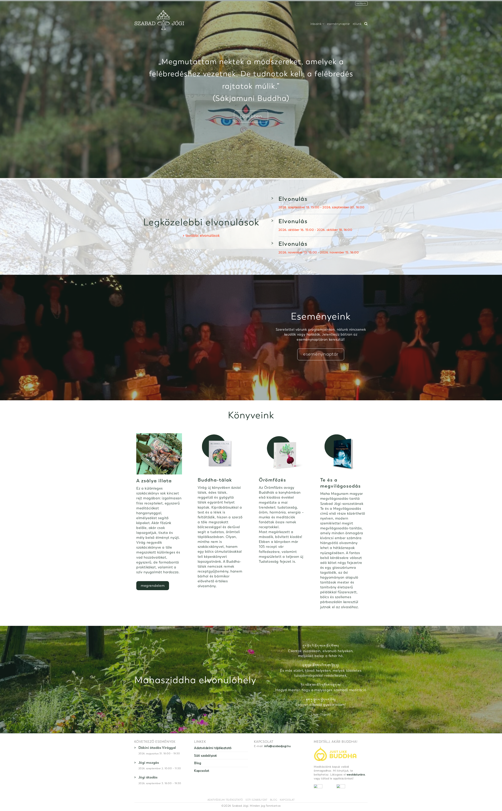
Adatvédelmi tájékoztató (213, 748)
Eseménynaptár (338, 24)
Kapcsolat (201, 771)
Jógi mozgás (148, 762)
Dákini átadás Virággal (157, 747)
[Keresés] (366, 24)
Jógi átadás (148, 777)
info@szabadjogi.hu (277, 746)
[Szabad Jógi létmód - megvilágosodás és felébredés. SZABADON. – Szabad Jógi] (159, 20)
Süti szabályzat (205, 755)
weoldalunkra (356, 774)
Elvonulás (293, 198)
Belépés (361, 3)
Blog (197, 763)
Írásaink (316, 24)
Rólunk (357, 24)
